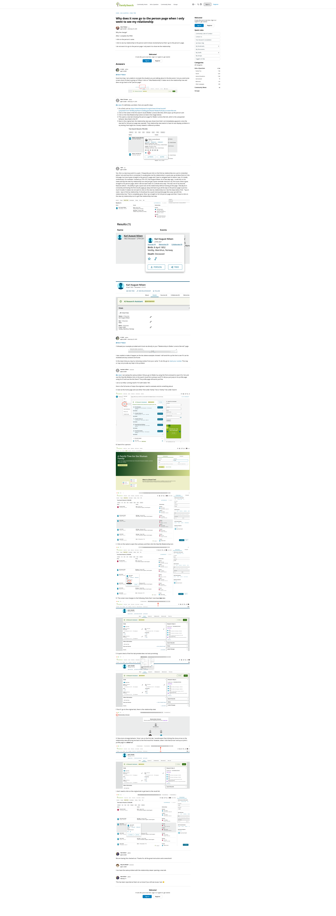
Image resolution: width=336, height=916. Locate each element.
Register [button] (157, 61)
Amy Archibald (124, 864)
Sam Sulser (123, 853)
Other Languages (208, 84)
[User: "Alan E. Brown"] (117, 100)
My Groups (199, 56)
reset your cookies (175, 361)
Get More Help (200, 43)
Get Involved (208, 79)
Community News (207, 87)
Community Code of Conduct (204, 33)
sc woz (122, 69)
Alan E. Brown (124, 99)
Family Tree (208, 71)
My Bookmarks (207, 46)
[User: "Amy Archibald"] (117, 865)
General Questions (208, 76)
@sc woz (119, 105)
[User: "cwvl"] (117, 168)
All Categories (198, 65)
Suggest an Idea (200, 59)
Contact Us (199, 37)
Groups (197, 91)
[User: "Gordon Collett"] (117, 370)
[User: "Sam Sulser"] (117, 854)
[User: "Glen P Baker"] (117, 28)
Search (208, 73)
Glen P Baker (123, 27)
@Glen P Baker (121, 75)
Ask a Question (207, 68)
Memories (208, 81)
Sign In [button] (147, 61)
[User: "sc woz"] (117, 70)
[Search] (198, 4)
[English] (125, 4)
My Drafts (207, 52)
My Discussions (200, 49)
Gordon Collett (124, 369)
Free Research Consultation (203, 40)
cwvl (121, 167)
